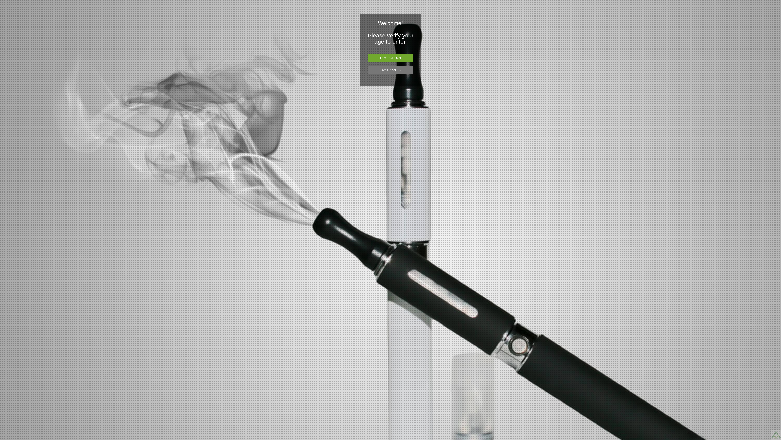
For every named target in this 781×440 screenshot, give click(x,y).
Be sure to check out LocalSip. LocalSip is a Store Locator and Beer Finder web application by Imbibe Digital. (774, 439)
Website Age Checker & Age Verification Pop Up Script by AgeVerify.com (776, 439)
